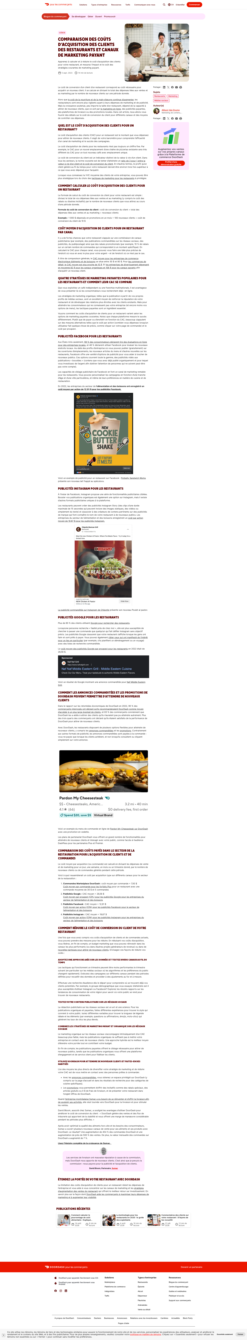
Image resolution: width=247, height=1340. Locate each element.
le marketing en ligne (110, 109)
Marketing (172, 96)
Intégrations (109, 1291)
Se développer (79, 16)
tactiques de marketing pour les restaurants (113, 178)
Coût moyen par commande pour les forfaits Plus (87, 886)
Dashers (97, 1318)
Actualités (175, 1318)
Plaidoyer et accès (176, 1296)
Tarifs (107, 1296)
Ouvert (98, 16)
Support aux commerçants (180, 1300)
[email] (176, 87)
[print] (180, 87)
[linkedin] (164, 87)
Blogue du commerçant (55, 16)
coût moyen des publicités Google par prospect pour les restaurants (94, 648)
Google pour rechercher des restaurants (110, 623)
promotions (125, 730)
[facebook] (172, 87)
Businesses (109, 1318)
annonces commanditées (101, 730)
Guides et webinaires (177, 1291)
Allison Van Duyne (171, 110)
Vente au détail (144, 1309)
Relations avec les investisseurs (143, 1318)
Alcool (140, 1291)
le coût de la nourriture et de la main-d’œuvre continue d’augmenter (101, 99)
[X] (168, 87)
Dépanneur (142, 1296)
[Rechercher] (164, 4)
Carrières (164, 1318)
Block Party (188, 1318)
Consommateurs (84, 1318)
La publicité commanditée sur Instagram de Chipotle (83, 610)
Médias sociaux (161, 100)
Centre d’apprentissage (178, 1287)
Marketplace (110, 1282)
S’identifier (180, 5)
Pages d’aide (123, 1323)
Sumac (115, 1168)
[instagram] (60, 1292)
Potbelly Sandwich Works (133, 478)
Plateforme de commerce (115, 1287)
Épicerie (141, 1287)
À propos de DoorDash (64, 1318)
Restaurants (159, 96)
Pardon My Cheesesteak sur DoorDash (129, 828)
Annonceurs (122, 1318)
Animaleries (142, 1305)
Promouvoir (110, 16)
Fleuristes (142, 1300)
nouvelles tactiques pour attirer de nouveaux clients (83, 950)
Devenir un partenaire (191, 1267)
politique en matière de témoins (145, 1334)
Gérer (90, 16)
